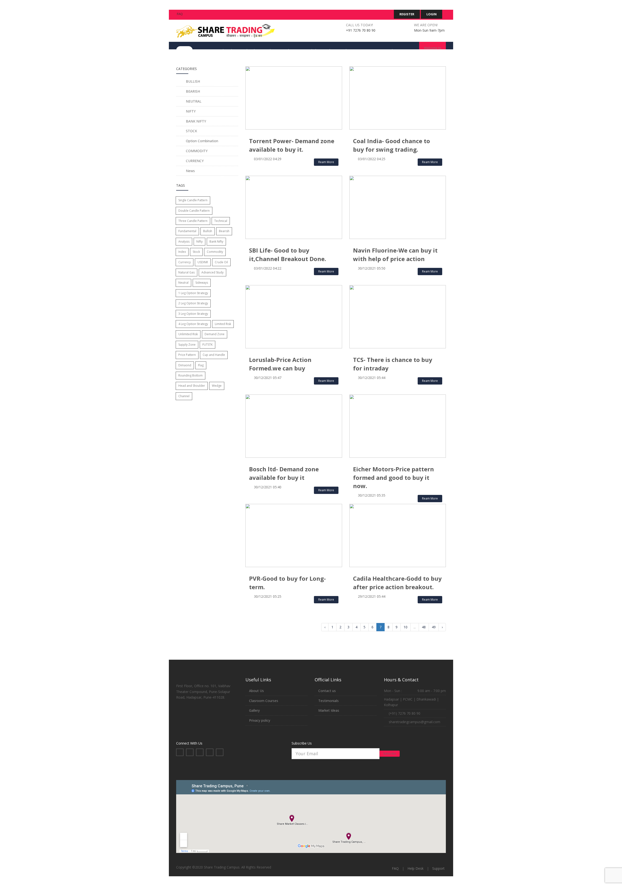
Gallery (254, 710)
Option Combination (201, 141)
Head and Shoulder (191, 386)
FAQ (180, 14)
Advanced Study (212, 272)
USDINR (203, 262)
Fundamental (187, 231)
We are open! (426, 25)
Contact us (327, 690)
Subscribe (389, 753)
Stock (196, 252)
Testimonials (328, 700)
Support (438, 868)
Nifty (199, 241)
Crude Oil (221, 262)
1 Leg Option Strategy (193, 293)
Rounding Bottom (190, 375)
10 (405, 627)
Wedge (217, 386)
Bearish (224, 231)
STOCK (191, 131)
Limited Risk (223, 324)
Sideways (201, 283)
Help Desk (415, 868)
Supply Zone (187, 344)
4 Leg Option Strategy (193, 324)
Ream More (326, 162)
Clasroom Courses (263, 700)
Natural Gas (186, 272)
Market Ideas (328, 710)
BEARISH (192, 91)
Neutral (183, 283)
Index (182, 252)
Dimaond (184, 365)
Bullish (207, 231)
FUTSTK (207, 344)
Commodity (215, 252)
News (190, 170)
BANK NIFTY (195, 121)
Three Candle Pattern (192, 221)
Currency (184, 262)
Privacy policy (259, 720)
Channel (184, 396)
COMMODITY (196, 151)
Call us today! (359, 25)
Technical (220, 221)
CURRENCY (194, 160)
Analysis (184, 241)
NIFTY (190, 111)
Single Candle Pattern (192, 200)
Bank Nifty (216, 241)
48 (424, 627)
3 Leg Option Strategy (193, 314)
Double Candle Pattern (194, 211)
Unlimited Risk (188, 334)
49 (434, 627)
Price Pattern (187, 355)
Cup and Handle (214, 355)
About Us (256, 690)
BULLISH (192, 81)
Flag (201, 365)
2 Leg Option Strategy (193, 303)
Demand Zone (215, 334)
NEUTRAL (193, 101)
